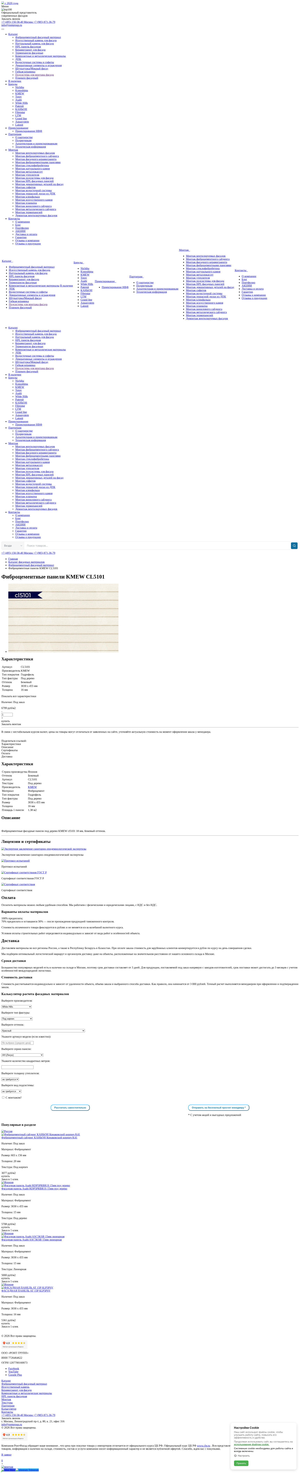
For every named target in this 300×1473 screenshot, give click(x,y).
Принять (241, 1463)
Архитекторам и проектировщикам (36, 143)
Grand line (21, 118)
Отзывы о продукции (28, 243)
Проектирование (18, 127)
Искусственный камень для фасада (36, 40)
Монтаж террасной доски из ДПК (35, 193)
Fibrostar (20, 112)
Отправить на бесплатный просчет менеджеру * (219, 1107)
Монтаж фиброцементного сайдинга (37, 156)
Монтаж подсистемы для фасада (34, 177)
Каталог (13, 34)
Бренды (12, 84)
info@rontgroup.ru (11, 25)
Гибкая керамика (25, 71)
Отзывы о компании (27, 240)
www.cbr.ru (203, 1445)
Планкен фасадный (26, 77)
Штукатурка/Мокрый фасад (31, 68)
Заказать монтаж (11, 724)
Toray (18, 96)
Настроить (244, 1455)
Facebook (13, 1368)
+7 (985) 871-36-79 (44, 21)
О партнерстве (24, 137)
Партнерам (14, 134)
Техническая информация (30, 146)
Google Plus (15, 1374)
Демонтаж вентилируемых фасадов (36, 215)
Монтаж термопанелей (28, 212)
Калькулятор (8, 1408)
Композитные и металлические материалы (40, 56)
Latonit (19, 124)
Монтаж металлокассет (29, 171)
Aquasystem (22, 121)
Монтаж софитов (25, 187)
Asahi (18, 99)
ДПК (18, 59)
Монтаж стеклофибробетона (32, 165)
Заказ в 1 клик (9, 1179)
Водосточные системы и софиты (34, 62)
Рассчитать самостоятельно (70, 1107)
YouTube (13, 1371)
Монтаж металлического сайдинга (35, 209)
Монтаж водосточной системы (33, 190)
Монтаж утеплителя (27, 174)
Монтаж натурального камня (32, 168)
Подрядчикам (23, 140)
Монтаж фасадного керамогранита (35, 159)
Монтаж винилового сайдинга (33, 206)
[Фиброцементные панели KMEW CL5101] (63, 651)
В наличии (14, 81)
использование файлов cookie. (251, 1444)
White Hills (21, 102)
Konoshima (21, 90)
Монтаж (13, 149)
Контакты (14, 218)
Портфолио (22, 227)
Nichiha (19, 87)
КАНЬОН (21, 109)
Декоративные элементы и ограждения (38, 65)
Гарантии (21, 237)
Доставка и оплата (26, 234)
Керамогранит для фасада (30, 49)
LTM (18, 115)
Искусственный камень (15, 1386)
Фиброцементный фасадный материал (38, 37)
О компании (22, 221)
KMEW (19, 93)
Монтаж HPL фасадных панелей (34, 181)
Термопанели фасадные (29, 52)
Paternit (19, 106)
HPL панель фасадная (28, 46)
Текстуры (7, 1402)
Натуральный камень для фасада (34, 43)
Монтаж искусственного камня (33, 199)
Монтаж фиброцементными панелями (38, 162)
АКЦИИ (20, 231)
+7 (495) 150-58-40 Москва (17, 21)
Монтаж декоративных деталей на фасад (39, 184)
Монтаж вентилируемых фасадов (35, 152)
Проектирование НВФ (28, 131)
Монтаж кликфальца (27, 196)
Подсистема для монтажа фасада (34, 74)
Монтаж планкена (26, 202)
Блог (18, 224)
